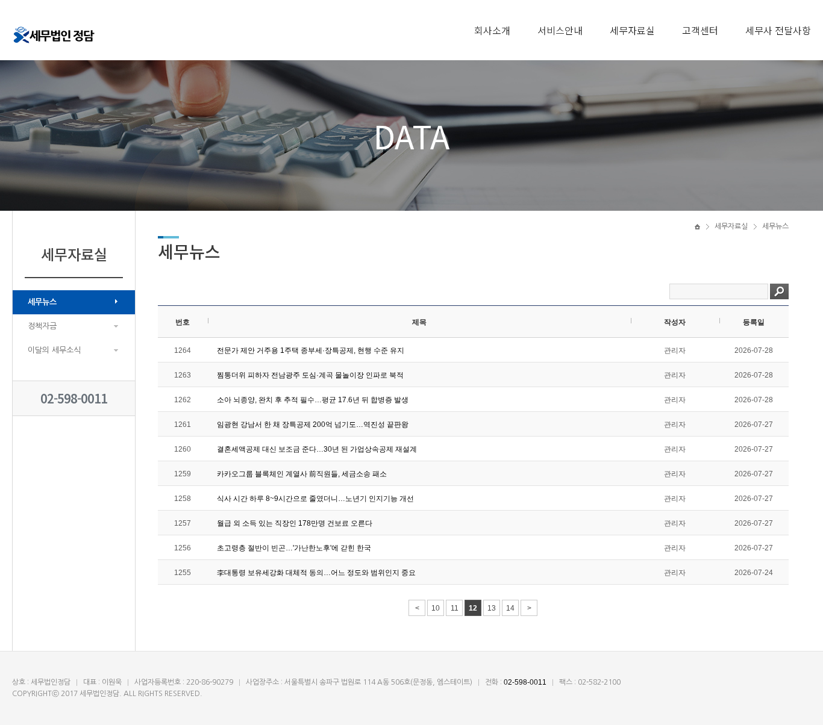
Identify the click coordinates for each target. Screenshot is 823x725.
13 (491, 608)
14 (510, 608)
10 (435, 608)
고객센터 (700, 30)
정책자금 (42, 326)
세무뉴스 (42, 302)
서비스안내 (560, 30)
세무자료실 (632, 30)
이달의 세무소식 (54, 350)
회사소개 (492, 30)
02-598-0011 (73, 398)
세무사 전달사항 (778, 30)
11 (454, 608)
